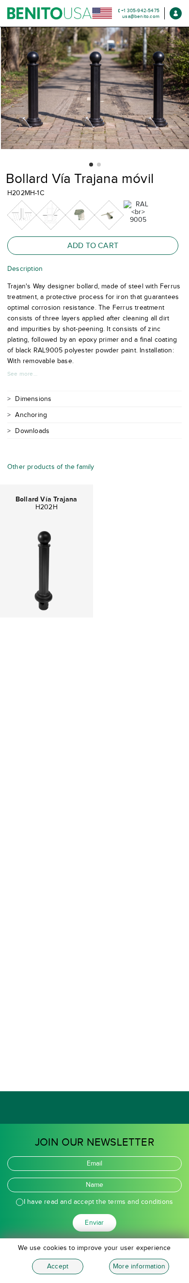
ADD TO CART (92, 245)
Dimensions (33, 398)
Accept (57, 1266)
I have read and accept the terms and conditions (98, 1201)
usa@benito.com (140, 16)
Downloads (32, 430)
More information (139, 1266)
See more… (22, 373)
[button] (91, 165)
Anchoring (31, 414)
